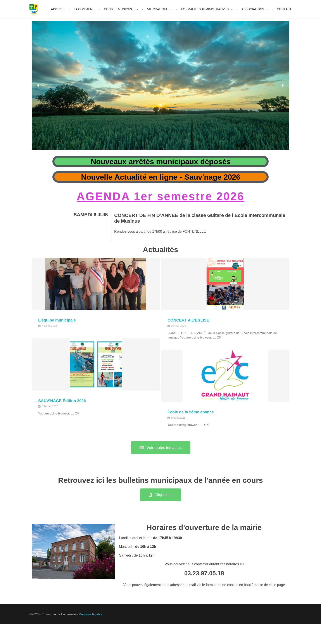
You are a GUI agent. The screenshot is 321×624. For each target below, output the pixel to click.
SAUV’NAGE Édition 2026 (62, 401)
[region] (160, 85)
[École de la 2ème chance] (225, 376)
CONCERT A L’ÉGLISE (188, 320)
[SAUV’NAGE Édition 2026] (96, 364)
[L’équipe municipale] (96, 284)
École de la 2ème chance (190, 412)
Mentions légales (90, 614)
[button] (38, 85)
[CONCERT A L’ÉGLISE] (225, 284)
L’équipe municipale (57, 320)
